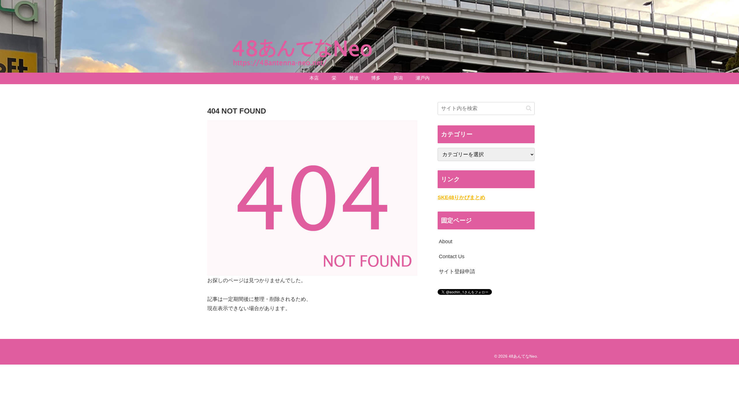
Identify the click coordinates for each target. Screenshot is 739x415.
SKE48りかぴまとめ (461, 197)
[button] (529, 108)
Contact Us (451, 256)
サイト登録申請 (457, 271)
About (445, 241)
